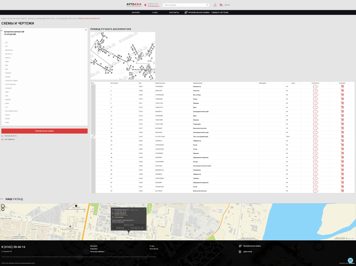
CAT (6, 42)
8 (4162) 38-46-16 (10, 136)
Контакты (174, 12)
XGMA (7, 122)
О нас (155, 12)
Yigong (7, 118)
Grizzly (7, 115)
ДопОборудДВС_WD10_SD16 (45, 18)
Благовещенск (153, 6)
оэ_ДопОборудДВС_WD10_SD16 (66, 18)
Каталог (136, 12)
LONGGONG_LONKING (11, 80)
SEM (6, 65)
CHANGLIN (8, 73)
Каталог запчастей (13, 18)
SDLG (6, 69)
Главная (3, 18)
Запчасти (8, 54)
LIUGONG (7, 77)
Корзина (94, 249)
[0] (220, 5)
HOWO (7, 103)
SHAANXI (8, 99)
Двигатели (9, 50)
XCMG (7, 61)
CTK (6, 46)
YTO (6, 107)
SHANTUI (23, 18)
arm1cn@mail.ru (9, 139)
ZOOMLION (8, 88)
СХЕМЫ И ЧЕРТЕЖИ (220, 12)
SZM (6, 96)
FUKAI (7, 92)
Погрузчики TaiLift (11, 111)
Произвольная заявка (199, 12)
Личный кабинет (97, 252)
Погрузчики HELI (10, 84)
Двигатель (31, 18)
